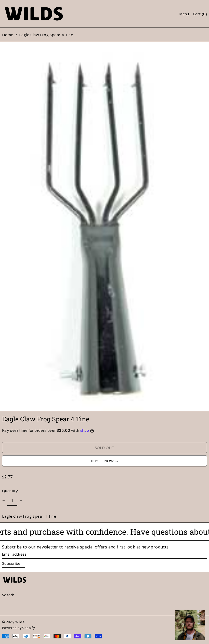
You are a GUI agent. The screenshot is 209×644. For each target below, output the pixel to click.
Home (8, 34)
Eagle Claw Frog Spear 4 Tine (46, 34)
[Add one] (20, 500)
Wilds (19, 622)
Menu (184, 13)
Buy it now (102, 460)
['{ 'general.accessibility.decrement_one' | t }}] (3, 500)
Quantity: (10, 490)
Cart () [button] (200, 13)
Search (8, 594)
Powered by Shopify (18, 627)
